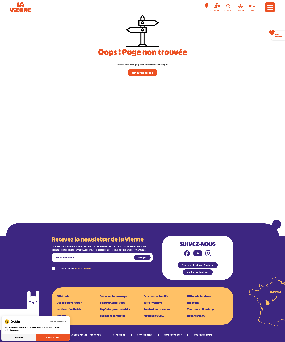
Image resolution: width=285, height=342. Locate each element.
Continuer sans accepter (58, 321)
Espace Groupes (173, 335)
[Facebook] (187, 254)
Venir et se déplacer (197, 272)
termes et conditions (82, 268)
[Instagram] (208, 254)
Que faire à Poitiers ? (69, 303)
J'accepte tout (52, 337)
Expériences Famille (156, 296)
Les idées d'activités (69, 309)
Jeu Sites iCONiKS (154, 316)
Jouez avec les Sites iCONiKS (86, 335)
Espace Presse (145, 335)
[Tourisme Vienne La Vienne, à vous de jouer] (24, 7)
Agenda (61, 316)
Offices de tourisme (199, 296)
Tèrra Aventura (153, 303)
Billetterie (63, 296)
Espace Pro (119, 335)
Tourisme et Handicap (200, 309)
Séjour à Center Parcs (113, 303)
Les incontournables (112, 316)
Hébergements (196, 316)
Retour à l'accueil (142, 73)
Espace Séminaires (204, 335)
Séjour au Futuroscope (113, 296)
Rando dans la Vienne (157, 309)
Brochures (193, 303)
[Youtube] (197, 254)
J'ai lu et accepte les (74, 268)
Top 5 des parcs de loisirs (115, 309)
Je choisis (19, 337)
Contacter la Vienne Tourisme (197, 265)
